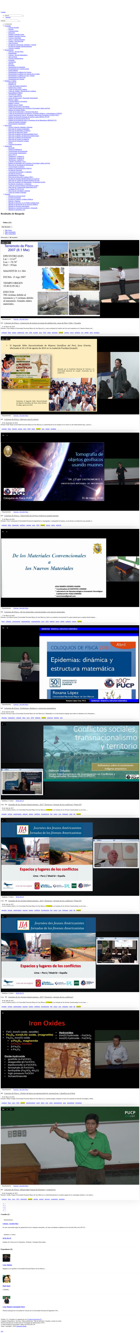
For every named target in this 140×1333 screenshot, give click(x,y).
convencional (16, 621)
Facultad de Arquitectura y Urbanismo (19, 184)
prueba (10, 142)
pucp (40, 332)
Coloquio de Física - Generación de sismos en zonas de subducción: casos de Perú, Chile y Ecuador (42, 323)
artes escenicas (12, 57)
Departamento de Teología (16, 175)
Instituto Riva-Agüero (15, 87)
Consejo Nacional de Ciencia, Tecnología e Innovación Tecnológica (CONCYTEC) (33, 115)
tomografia (15, 525)
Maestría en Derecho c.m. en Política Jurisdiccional (23, 203)
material (52, 621)
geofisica (77, 332)
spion (51, 1103)
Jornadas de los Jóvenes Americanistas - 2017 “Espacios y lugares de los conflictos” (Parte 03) (45, 804)
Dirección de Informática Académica (19, 130)
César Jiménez (7, 1265)
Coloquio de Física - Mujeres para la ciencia (21, 419)
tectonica (96, 332)
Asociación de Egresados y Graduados (20, 172)
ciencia (20, 429)
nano (64, 1103)
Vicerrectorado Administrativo (17, 153)
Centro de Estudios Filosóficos (17, 86)
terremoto (55, 332)
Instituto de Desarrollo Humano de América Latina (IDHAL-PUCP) (28, 117)
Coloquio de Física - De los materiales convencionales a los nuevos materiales (34, 612)
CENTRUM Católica (14, 94)
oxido (38, 1103)
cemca (55, 814)
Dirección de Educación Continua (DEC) (20, 177)
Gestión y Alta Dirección (15, 41)
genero (48, 429)
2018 (28, 429)
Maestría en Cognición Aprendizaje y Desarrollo (22, 208)
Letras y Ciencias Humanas (16, 39)
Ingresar (8, 17)
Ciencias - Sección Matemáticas (17, 55)
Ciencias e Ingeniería (14, 38)
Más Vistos (8, 230)
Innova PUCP (12, 154)
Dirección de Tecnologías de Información (20, 165)
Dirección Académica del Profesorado (19, 137)
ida (74, 814)
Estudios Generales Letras (16, 34)
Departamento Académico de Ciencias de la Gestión (24, 74)
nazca (72, 332)
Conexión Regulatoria (15, 144)
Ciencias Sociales (13, 27)
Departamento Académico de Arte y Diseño (21, 75)
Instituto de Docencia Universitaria (18, 106)
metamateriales (25, 621)
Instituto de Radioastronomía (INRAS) (20, 168)
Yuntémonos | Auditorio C (16, 160)
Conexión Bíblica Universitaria (17, 101)
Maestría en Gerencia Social (16, 196)
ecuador (35, 332)
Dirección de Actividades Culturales (19, 191)
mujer (33, 429)
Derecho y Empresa (14, 201)
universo (47, 1199)
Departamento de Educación (16, 77)
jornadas (4, 814)
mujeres (14, 429)
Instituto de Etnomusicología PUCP (19, 118)
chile (30, 332)
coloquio (4, 332)
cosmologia (54, 1199)
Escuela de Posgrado (14, 197)
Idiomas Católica (13, 99)
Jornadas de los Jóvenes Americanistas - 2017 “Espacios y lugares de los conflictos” (40, 997)
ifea (51, 814)
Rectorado (11, 148)
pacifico (66, 332)
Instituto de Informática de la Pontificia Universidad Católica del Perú (29, 163)
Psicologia (11, 65)
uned (70, 814)
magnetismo (70, 1103)
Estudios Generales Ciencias (16, 36)
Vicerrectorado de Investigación (17, 151)
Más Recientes (6, 227)
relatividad (23, 1199)
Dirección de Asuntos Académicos (18, 139)
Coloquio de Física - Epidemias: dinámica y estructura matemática (30, 708)
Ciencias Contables (14, 48)
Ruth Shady (6, 1286)
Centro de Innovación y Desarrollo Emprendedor (23, 98)
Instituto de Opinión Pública (16, 110)
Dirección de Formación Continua (18, 141)
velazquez (65, 814)
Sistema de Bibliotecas (15, 149)
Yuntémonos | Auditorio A (16, 156)
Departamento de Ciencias (16, 79)
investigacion (45, 814)
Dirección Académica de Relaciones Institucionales (23, 136)
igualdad (53, 429)
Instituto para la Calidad (15, 105)
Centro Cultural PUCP (15, 96)
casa (59, 814)
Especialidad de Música (15, 93)
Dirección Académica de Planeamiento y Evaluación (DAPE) (26, 182)
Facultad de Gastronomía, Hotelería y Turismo (22, 45)
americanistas (17, 814)
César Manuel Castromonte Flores (14, 1307)
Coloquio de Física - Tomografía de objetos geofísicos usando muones (31, 516)
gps (82, 332)
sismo (49, 332)
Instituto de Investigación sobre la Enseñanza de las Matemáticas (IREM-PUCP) (32, 120)
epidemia (37, 718)
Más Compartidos (10, 233)
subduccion (20, 332)
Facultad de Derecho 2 (15, 173)
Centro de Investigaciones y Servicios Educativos (23, 112)
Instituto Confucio (13, 103)
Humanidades (12, 53)
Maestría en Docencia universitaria (18, 206)
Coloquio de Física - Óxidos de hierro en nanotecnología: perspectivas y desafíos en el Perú (39, 1093)
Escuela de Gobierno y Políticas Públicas (20, 199)
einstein (35, 1199)
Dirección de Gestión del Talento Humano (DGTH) (24, 180)
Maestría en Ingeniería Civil (16, 209)
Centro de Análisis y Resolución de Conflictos (22, 91)
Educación (11, 32)
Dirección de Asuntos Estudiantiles (18, 129)
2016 (17, 1103)
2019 (44, 332)
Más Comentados (10, 232)
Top (2, 1331)
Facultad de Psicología (15, 170)
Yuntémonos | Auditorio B (16, 158)
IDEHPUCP (12, 84)
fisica (9, 332)
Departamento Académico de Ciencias (19, 72)
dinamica (4, 718)
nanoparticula (58, 1103)
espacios (25, 814)
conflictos (37, 814)
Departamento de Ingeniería (16, 67)
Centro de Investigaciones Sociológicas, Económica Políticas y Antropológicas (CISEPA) (35, 113)
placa (91, 332)
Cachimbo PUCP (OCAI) (16, 189)
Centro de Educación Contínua (17, 89)
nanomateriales (35, 621)
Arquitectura (12, 62)
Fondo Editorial (13, 70)
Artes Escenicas (13, 43)
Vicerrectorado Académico (16, 166)
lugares (31, 814)
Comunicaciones (13, 31)
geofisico (22, 525)
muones (28, 525)
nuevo (57, 621)
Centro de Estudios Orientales (17, 122)
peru (26, 332)
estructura (50, 718)
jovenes (10, 814)
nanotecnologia (30, 1103)
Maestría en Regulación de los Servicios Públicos (23, 204)
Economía (11, 60)
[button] (3, 12)
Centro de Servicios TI (35, 1319)
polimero (68, 621)
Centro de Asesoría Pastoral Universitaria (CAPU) (23, 185)
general (41, 1199)
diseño (62, 621)
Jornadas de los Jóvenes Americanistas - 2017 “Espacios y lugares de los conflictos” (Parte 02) (45, 901)
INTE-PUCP (12, 82)
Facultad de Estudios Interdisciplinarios (20, 46)
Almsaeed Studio (21, 1326)
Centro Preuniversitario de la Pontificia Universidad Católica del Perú (29, 108)
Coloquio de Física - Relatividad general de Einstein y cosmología (30, 1190)
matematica (11, 718)
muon (53, 525)
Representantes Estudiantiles (16, 124)
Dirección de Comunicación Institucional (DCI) (22, 187)
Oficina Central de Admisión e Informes (20, 127)
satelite (86, 332)
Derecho (11, 29)
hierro (42, 1103)
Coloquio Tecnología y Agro (17, 161)
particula (58, 525)
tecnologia (78, 1103)
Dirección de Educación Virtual (17, 132)
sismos (14, 332)
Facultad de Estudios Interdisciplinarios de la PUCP (23, 179)
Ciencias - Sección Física (15, 51)
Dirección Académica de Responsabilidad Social (23, 134)
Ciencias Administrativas (15, 58)
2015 (17, 1199)
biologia (56, 718)
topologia (62, 1199)
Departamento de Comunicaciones (18, 69)
